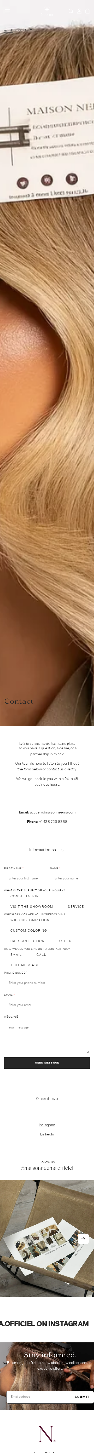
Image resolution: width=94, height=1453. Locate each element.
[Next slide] (83, 1239)
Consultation (24, 896)
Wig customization (30, 920)
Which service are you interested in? (34, 914)
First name (13, 868)
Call (41, 955)
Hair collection (27, 941)
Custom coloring (28, 930)
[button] (7, 11)
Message (11, 1017)
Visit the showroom (31, 907)
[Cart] (88, 11)
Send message (47, 1063)
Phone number (16, 973)
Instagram (47, 1125)
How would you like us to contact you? (37, 949)
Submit (82, 1397)
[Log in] (79, 11)
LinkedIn (47, 1134)
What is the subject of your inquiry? (35, 891)
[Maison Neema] (47, 1434)
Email (16, 955)
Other (65, 941)
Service (76, 907)
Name (54, 868)
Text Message (25, 965)
